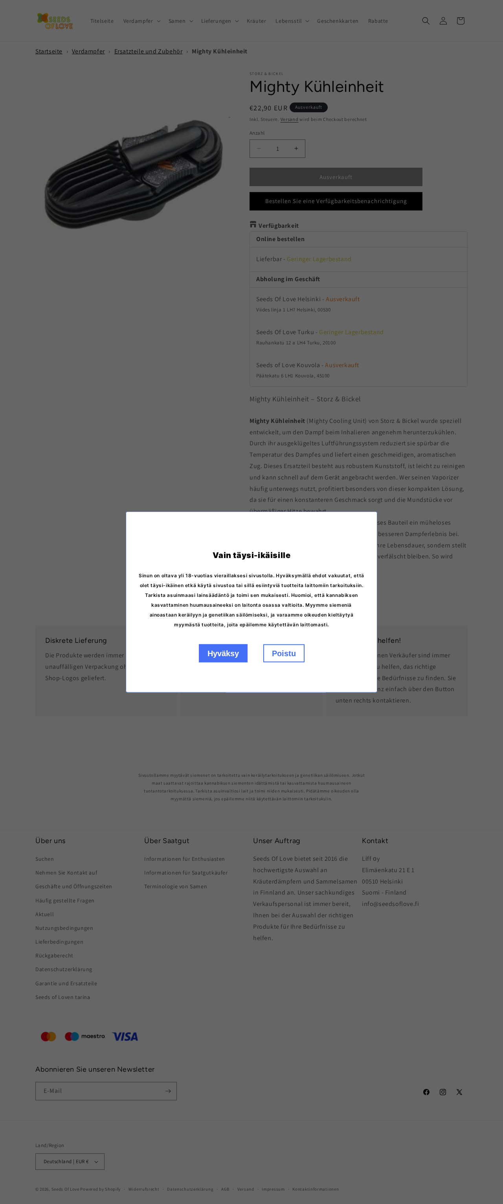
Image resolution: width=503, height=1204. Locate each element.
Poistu (284, 653)
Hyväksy (223, 653)
